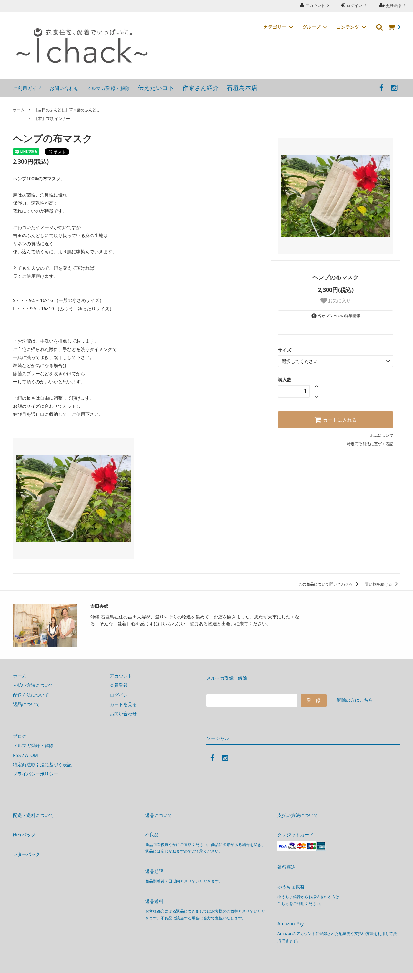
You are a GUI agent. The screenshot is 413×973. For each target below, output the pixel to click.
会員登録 (393, 5)
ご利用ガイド (27, 88)
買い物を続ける (379, 584)
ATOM (31, 755)
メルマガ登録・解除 (108, 88)
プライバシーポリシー (35, 774)
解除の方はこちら (355, 700)
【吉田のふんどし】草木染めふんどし (67, 110)
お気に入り (339, 300)
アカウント (315, 5)
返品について (381, 435)
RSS (17, 755)
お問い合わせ (64, 88)
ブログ (19, 736)
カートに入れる (339, 420)
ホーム (19, 110)
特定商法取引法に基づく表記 (42, 764)
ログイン (354, 5)
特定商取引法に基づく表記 (370, 443)
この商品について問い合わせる (326, 584)
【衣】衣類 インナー (52, 118)
